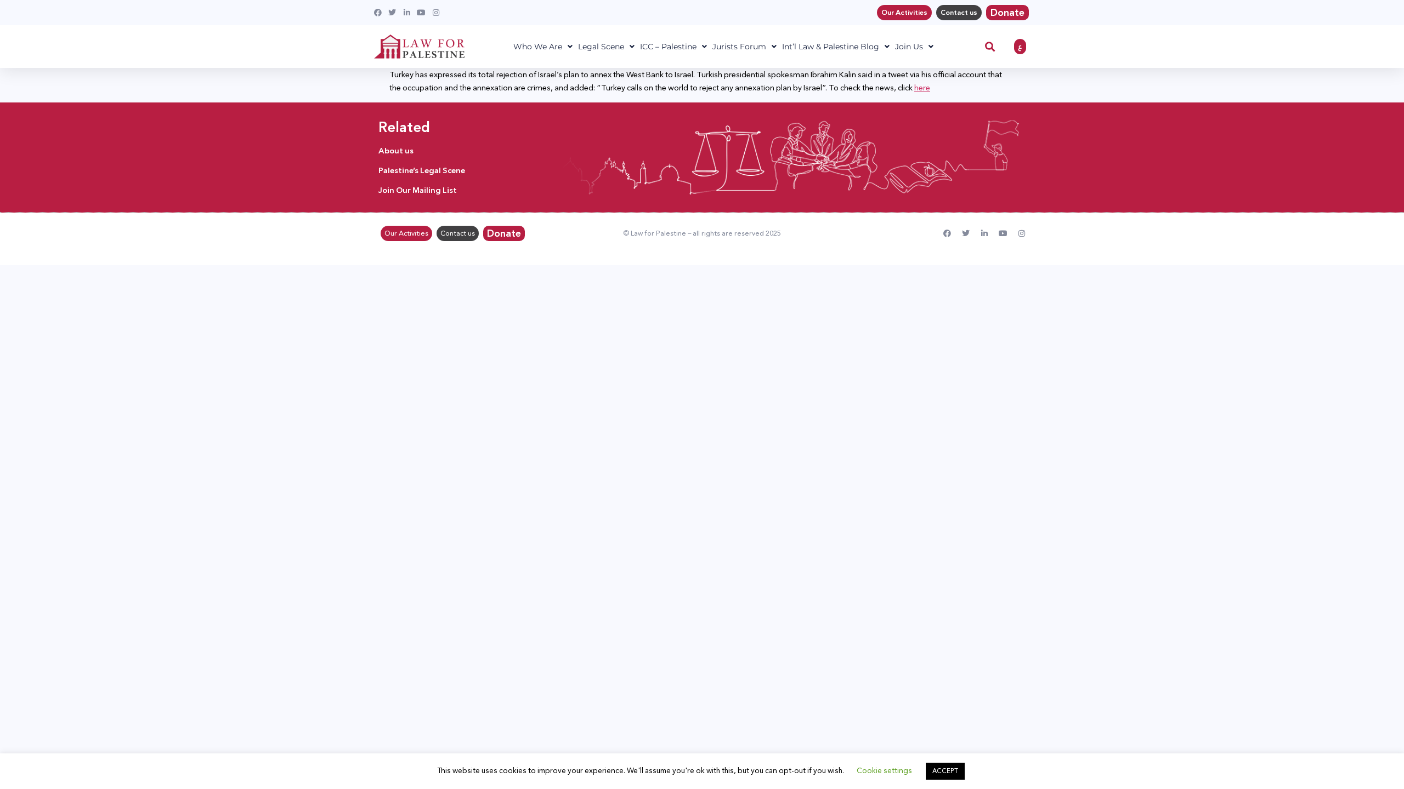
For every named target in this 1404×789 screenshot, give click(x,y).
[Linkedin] (984, 233)
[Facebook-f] (947, 233)
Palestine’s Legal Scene (421, 170)
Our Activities (904, 13)
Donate (1007, 12)
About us (396, 151)
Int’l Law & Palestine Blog (830, 47)
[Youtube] (1003, 233)
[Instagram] (1022, 233)
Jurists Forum (739, 47)
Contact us (959, 13)
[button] (990, 47)
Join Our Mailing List (417, 190)
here (922, 88)
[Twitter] (966, 233)
